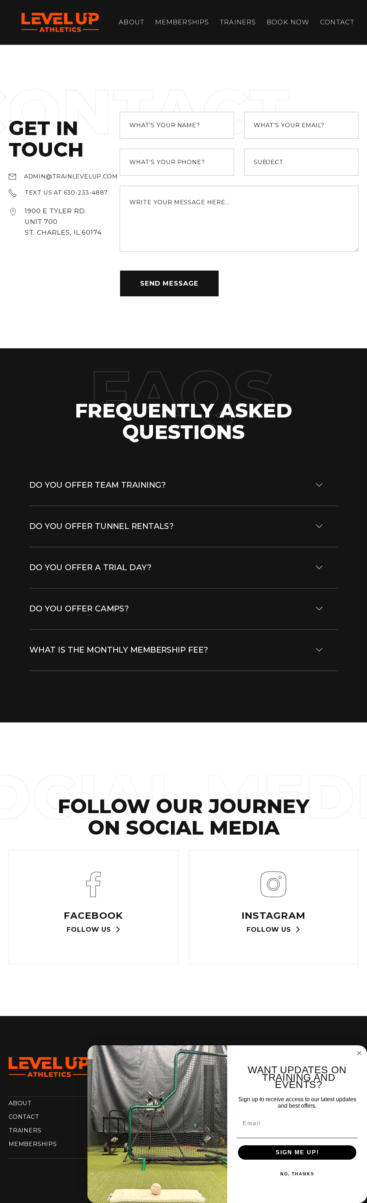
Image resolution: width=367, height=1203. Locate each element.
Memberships (182, 22)
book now (288, 22)
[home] (60, 22)
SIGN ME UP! (297, 1152)
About (131, 22)
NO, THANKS (297, 1173)
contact (337, 22)
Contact (24, 1116)
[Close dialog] (359, 1053)
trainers (238, 22)
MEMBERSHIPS (33, 1144)
